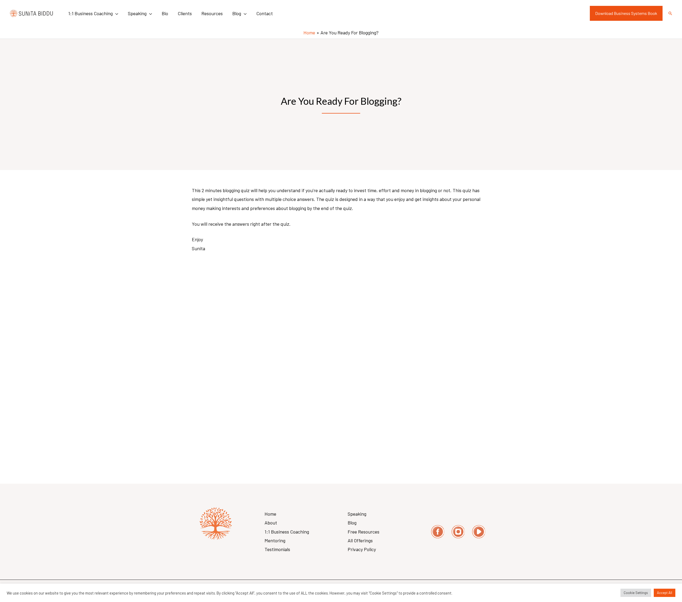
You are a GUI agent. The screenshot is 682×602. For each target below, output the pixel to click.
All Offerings (360, 540)
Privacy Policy (362, 549)
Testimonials (277, 549)
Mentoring (275, 540)
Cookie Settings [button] (636, 593)
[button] (115, 13)
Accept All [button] (664, 593)
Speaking (357, 514)
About (271, 523)
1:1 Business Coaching (287, 532)
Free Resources (363, 532)
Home (270, 514)
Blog (352, 523)
